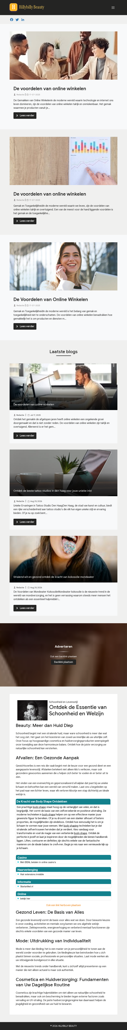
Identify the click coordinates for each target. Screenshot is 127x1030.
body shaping (71, 825)
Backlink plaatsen (63, 662)
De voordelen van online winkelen (49, 89)
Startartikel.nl (26, 886)
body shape (39, 807)
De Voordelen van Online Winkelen (50, 299)
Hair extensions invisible (32, 874)
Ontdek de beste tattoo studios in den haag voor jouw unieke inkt (52, 490)
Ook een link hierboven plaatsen (63, 905)
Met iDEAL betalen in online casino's (38, 862)
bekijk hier (25, 898)
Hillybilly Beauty (67, 1026)
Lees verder (27, 115)
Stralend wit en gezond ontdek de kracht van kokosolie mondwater (53, 577)
